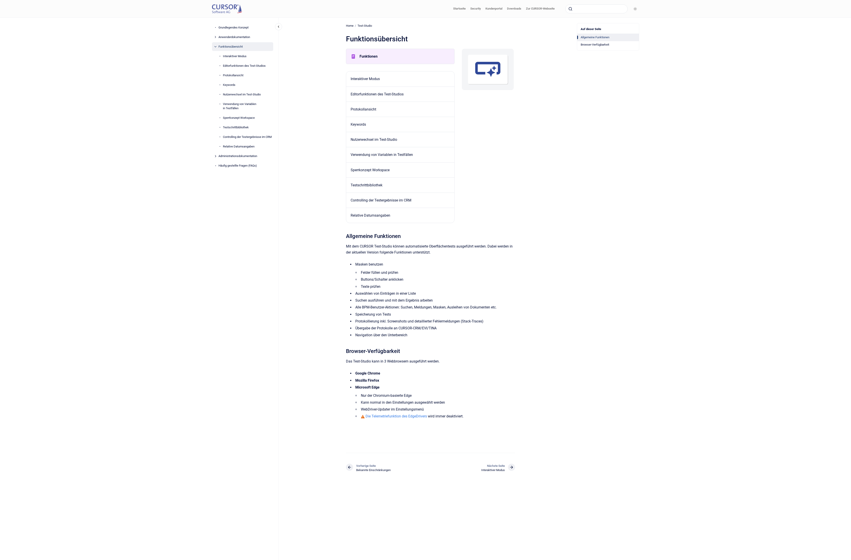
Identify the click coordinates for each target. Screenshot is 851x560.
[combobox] (596, 9)
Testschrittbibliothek (236, 127)
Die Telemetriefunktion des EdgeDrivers (397, 416)
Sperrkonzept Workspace (239, 117)
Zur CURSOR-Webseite (540, 8)
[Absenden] (570, 8)
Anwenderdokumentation (234, 37)
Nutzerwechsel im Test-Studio (242, 94)
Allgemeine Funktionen (595, 37)
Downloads (514, 8)
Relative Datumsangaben (239, 146)
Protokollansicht (233, 75)
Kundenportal (493, 8)
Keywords (229, 85)
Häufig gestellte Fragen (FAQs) (237, 165)
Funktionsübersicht (230, 46)
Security (475, 8)
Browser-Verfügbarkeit (595, 44)
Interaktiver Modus (235, 56)
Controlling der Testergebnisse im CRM (247, 137)
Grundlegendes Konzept (233, 27)
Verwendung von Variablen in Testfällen (239, 106)
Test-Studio (365, 25)
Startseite (459, 8)
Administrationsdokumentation (237, 156)
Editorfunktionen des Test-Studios (244, 65)
